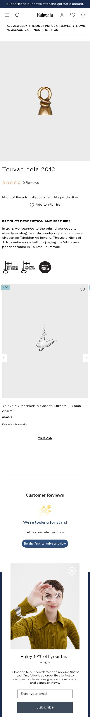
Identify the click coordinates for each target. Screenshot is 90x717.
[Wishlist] (72, 15)
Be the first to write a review (45, 544)
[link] (62, 15)
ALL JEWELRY (17, 26)
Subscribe (45, 707)
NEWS (80, 26)
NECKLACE (15, 30)
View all (45, 438)
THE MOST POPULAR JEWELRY (51, 26)
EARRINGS (32, 30)
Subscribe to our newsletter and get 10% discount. (45, 4)
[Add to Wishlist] (82, 289)
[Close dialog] (72, 571)
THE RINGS (50, 30)
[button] (7, 15)
